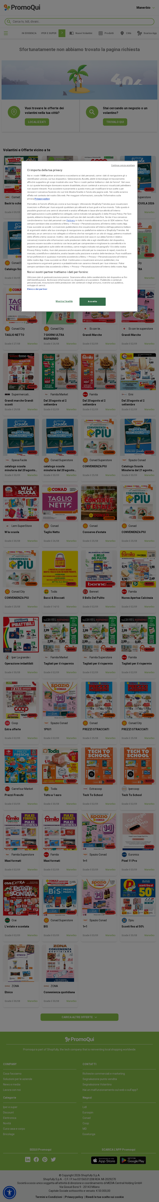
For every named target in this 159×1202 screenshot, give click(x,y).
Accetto (92, 301)
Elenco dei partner (37, 289)
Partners (71, 220)
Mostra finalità (64, 301)
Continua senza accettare (123, 165)
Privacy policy (42, 198)
